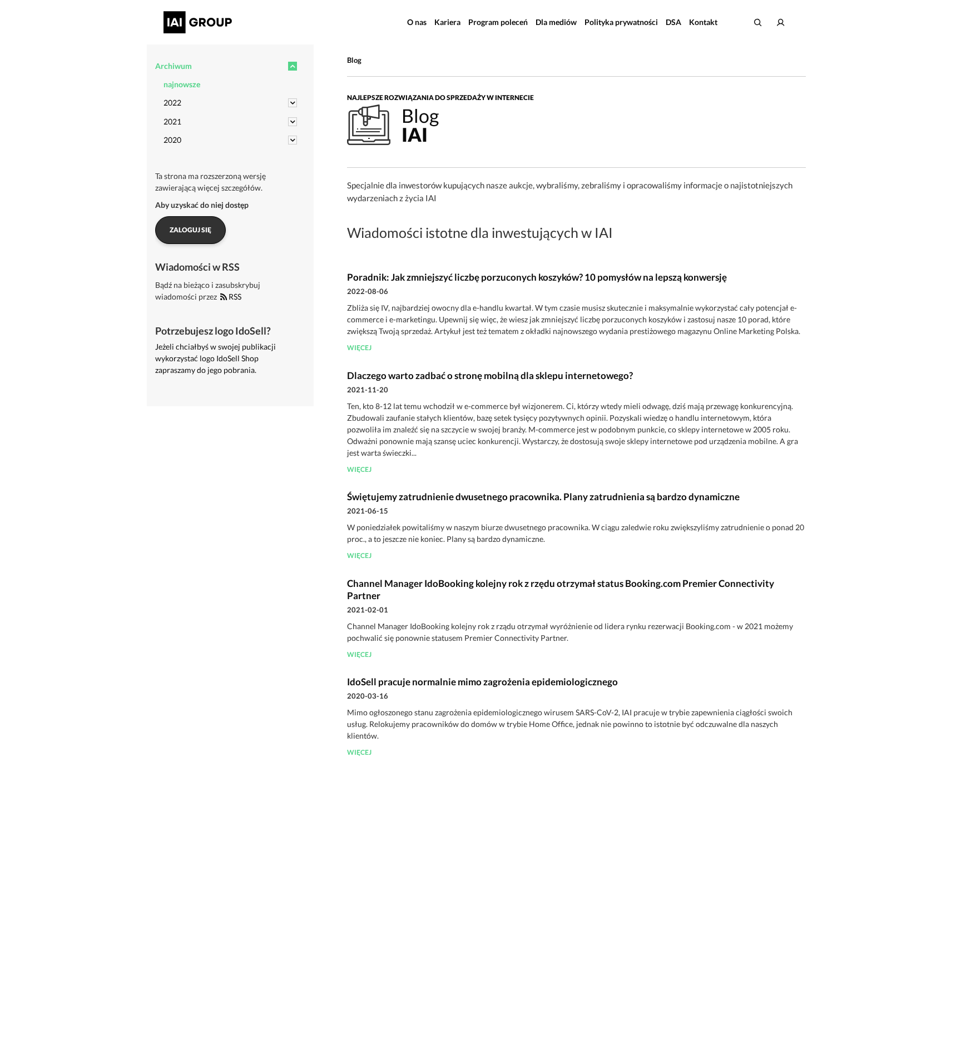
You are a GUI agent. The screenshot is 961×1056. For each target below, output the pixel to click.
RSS (234, 296)
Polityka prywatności (621, 22)
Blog (354, 60)
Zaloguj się (190, 230)
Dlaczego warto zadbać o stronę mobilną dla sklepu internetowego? (490, 375)
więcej (359, 347)
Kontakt (703, 22)
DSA (673, 22)
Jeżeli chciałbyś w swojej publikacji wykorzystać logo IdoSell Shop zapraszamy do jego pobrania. (215, 358)
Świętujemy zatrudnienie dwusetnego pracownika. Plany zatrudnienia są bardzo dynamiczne (543, 496)
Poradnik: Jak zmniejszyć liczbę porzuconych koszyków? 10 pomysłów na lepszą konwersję (537, 277)
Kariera (447, 22)
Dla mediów (556, 22)
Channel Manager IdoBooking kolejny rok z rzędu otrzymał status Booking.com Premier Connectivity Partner (560, 589)
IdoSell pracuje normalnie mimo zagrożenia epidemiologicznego (482, 682)
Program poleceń (498, 22)
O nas (417, 22)
